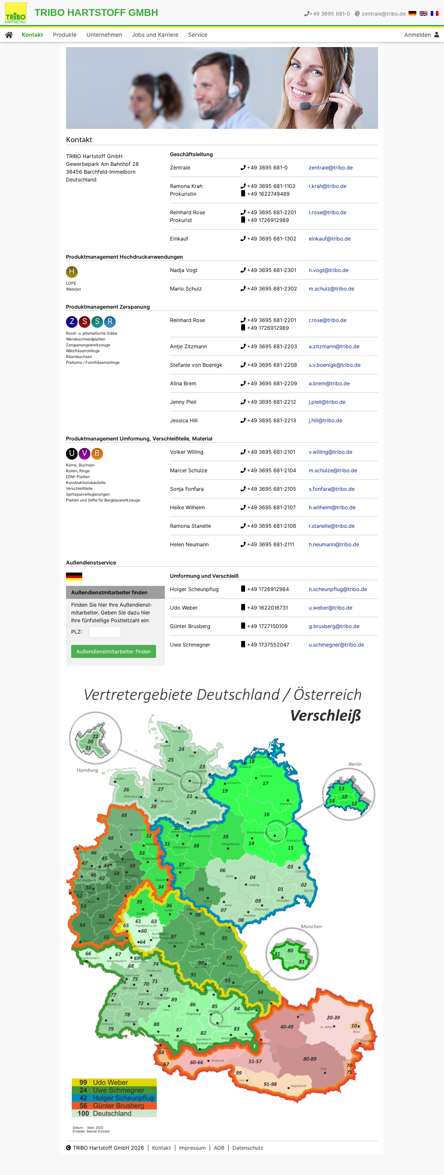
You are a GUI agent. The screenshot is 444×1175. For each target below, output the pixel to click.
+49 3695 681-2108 (271, 526)
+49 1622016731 (267, 607)
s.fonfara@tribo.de (332, 489)
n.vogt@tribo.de (328, 270)
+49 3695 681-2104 (271, 470)
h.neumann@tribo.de (334, 544)
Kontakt (32, 34)
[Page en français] (434, 13)
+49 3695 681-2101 (271, 452)
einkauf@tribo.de (330, 238)
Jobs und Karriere (155, 34)
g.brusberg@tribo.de (334, 626)
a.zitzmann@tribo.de (334, 346)
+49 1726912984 (268, 589)
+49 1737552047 (268, 644)
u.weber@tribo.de (330, 607)
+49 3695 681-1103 (271, 186)
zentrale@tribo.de (384, 13)
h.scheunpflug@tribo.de (338, 589)
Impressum (192, 1147)
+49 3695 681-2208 (272, 365)
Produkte (65, 34)
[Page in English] (423, 13)
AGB (219, 1147)
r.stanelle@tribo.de (332, 526)
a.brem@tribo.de (329, 383)
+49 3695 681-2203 (272, 346)
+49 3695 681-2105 (271, 489)
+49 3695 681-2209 (272, 383)
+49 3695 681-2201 (271, 212)
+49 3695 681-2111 (270, 544)
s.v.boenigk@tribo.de (334, 365)
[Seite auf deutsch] (412, 13)
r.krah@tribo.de (327, 186)
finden (113, 651)
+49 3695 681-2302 (272, 288)
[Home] (8, 35)
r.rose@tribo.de (327, 212)
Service (197, 34)
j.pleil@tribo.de (327, 402)
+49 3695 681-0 (267, 167)
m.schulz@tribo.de (331, 288)
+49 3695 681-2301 (271, 270)
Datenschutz (247, 1147)
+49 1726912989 (268, 220)
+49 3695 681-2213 (271, 420)
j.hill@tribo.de (325, 420)
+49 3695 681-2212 (271, 402)
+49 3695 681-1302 (271, 238)
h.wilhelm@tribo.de (332, 507)
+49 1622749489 (268, 194)
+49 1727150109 (267, 626)
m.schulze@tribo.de (333, 470)
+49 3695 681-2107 (271, 507)
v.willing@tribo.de (330, 452)
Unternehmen (104, 34)
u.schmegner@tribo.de (336, 644)
